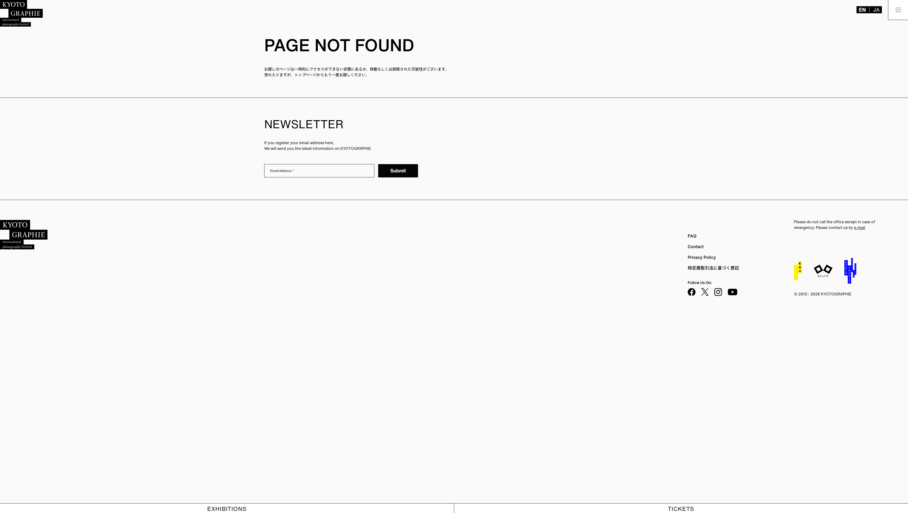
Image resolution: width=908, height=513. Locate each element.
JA (876, 9)
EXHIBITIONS (227, 508)
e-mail (859, 227)
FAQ (692, 236)
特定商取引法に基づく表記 (713, 268)
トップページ (305, 75)
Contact (696, 246)
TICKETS (681, 508)
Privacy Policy (702, 257)
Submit (398, 170)
